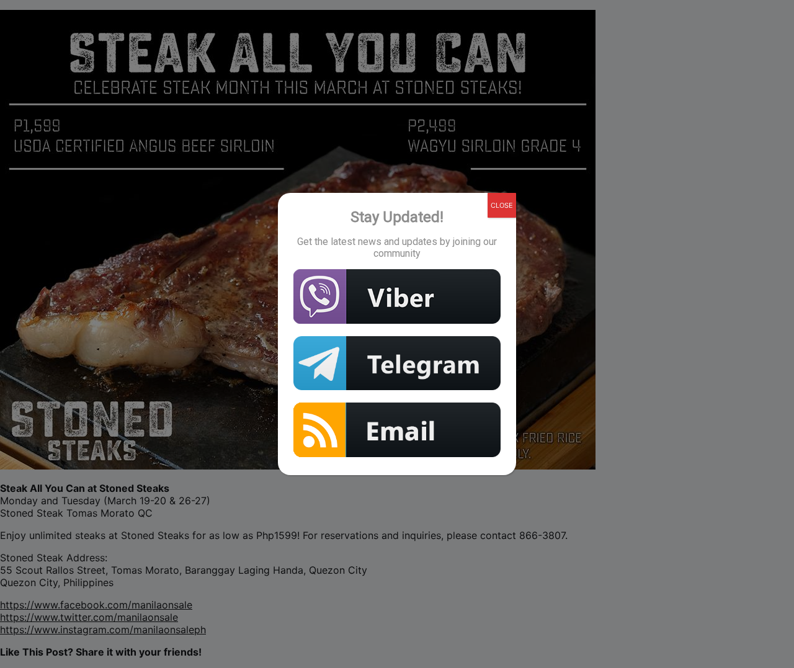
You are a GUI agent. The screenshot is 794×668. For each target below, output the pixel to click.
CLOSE (502, 205)
